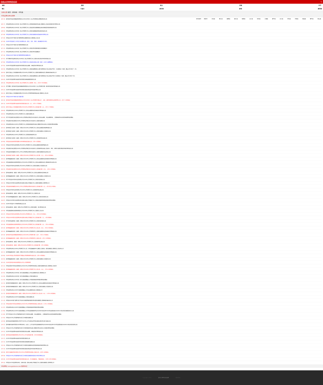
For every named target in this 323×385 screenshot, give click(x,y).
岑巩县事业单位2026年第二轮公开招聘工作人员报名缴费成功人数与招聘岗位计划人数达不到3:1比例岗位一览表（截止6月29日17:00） (41, 76)
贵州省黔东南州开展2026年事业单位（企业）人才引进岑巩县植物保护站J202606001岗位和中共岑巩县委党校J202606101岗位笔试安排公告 (41, 324)
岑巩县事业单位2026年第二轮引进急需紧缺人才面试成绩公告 (22, 276)
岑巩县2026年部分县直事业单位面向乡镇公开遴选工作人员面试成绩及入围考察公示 (28, 183)
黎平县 (311, 18)
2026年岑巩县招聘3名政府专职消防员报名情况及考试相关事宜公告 (23, 89)
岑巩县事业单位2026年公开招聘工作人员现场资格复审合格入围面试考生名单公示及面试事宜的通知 (32, 124)
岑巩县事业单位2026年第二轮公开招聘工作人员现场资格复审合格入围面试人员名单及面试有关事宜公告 (33, 24)
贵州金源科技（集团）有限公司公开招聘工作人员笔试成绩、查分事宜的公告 (26, 207)
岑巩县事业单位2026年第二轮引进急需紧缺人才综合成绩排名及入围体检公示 (26, 272)
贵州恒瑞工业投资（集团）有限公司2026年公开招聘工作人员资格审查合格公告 (26, 138)
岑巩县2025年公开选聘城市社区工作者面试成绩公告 (19, 317)
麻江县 (236, 18)
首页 (9, 12)
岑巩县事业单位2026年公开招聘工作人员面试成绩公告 (20, 114)
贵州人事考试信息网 (163, 377)
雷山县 (319, 18)
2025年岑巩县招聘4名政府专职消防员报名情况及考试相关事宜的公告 (24, 348)
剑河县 (259, 18)
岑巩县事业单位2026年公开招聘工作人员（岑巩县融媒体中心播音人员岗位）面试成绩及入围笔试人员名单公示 (35, 248)
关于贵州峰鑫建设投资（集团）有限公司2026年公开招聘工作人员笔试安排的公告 (27, 196)
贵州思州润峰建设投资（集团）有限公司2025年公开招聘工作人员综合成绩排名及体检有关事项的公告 (32, 283)
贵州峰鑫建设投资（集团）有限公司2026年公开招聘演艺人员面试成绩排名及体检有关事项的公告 (31, 231)
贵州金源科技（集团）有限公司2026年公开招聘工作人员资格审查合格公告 (25, 241)
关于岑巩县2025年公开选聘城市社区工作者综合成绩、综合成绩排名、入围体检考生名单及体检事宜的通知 (33, 314)
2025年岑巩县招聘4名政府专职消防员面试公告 (18, 338)
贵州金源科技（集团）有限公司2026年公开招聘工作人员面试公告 (23, 193)
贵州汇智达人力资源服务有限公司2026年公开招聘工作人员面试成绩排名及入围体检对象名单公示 (31, 72)
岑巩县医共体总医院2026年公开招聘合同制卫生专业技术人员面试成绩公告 (25, 120)
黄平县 (274, 18)
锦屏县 (243, 18)
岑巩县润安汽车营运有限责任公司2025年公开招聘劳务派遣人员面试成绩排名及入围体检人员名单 (31, 265)
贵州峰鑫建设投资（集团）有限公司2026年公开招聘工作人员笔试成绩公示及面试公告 (28, 176)
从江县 (281, 18)
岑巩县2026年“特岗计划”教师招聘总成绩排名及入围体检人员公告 (23, 38)
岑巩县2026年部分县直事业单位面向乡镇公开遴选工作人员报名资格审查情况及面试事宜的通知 (30, 200)
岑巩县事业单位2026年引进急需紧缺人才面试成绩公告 (20, 297)
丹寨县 (296, 18)
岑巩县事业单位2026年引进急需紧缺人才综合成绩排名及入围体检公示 (24, 290)
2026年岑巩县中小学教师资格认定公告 (16, 203)
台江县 (251, 18)
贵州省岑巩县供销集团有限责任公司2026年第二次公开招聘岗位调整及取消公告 (26, 19)
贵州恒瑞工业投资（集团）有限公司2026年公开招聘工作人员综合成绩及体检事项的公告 (29, 127)
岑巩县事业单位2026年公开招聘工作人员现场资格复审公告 (21, 134)
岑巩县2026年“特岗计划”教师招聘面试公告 (17, 44)
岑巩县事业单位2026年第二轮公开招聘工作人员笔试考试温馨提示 (23, 51)
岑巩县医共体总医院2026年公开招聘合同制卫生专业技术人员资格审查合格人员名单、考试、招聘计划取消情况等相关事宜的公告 (39, 148)
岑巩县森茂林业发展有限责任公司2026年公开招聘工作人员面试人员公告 (25, 210)
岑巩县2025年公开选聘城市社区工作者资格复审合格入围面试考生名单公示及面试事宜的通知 (30, 328)
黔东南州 (198, 18)
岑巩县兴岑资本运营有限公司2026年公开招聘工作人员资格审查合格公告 (25, 190)
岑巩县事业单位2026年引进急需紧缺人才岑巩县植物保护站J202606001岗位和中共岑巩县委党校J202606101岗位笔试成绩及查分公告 (40, 310)
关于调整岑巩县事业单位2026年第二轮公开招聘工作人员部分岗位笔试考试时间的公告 (28, 58)
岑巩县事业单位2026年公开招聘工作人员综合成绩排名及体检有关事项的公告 (26, 110)
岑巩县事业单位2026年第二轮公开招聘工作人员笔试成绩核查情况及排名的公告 (26, 31)
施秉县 (228, 18)
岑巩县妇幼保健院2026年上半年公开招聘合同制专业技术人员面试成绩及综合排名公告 (28, 152)
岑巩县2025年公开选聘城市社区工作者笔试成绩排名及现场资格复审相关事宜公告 (27, 345)
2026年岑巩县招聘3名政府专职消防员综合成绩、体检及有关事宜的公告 (24, 65)
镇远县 (304, 18)
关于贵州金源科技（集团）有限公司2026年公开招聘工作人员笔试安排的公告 (26, 221)
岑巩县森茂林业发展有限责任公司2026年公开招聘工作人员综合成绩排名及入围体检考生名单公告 (31, 162)
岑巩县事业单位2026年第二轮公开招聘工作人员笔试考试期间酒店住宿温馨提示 (26, 48)
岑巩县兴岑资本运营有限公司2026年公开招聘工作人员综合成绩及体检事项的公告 (27, 145)
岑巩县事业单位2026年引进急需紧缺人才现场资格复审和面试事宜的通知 (25, 307)
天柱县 (213, 18)
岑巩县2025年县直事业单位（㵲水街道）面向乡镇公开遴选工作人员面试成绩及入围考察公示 (30, 362)
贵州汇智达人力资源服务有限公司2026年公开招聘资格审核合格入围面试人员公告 (27, 93)
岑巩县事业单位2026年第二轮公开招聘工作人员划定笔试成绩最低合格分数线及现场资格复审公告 (31, 27)
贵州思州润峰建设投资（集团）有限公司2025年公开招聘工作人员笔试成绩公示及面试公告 (29, 286)
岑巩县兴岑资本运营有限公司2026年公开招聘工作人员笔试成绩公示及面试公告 (26, 165)
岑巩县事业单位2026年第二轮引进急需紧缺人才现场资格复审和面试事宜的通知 (26, 279)
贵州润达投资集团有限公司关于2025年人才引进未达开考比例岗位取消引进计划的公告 (28, 321)
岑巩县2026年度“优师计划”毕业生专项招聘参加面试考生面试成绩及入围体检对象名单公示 (29, 300)
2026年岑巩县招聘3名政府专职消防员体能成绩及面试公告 (21, 79)
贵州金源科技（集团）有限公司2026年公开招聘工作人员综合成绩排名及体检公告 (27, 172)
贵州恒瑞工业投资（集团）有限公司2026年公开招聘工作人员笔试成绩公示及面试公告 (28, 131)
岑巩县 (21, 12)
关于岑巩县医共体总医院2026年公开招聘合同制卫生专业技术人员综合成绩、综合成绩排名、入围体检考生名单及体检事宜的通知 (39, 117)
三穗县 (266, 18)
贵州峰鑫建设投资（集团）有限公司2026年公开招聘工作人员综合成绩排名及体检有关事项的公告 (31, 158)
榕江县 (221, 18)
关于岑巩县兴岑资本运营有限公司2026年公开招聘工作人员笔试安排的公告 (25, 179)
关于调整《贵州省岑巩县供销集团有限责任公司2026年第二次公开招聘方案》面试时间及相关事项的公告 (33, 86)
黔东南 (14, 12)
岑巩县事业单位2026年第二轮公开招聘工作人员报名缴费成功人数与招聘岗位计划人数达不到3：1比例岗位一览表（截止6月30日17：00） (41, 69)
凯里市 (206, 18)
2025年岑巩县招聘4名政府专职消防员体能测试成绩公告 (20, 341)
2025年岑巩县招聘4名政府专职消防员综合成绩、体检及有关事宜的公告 (24, 331)
